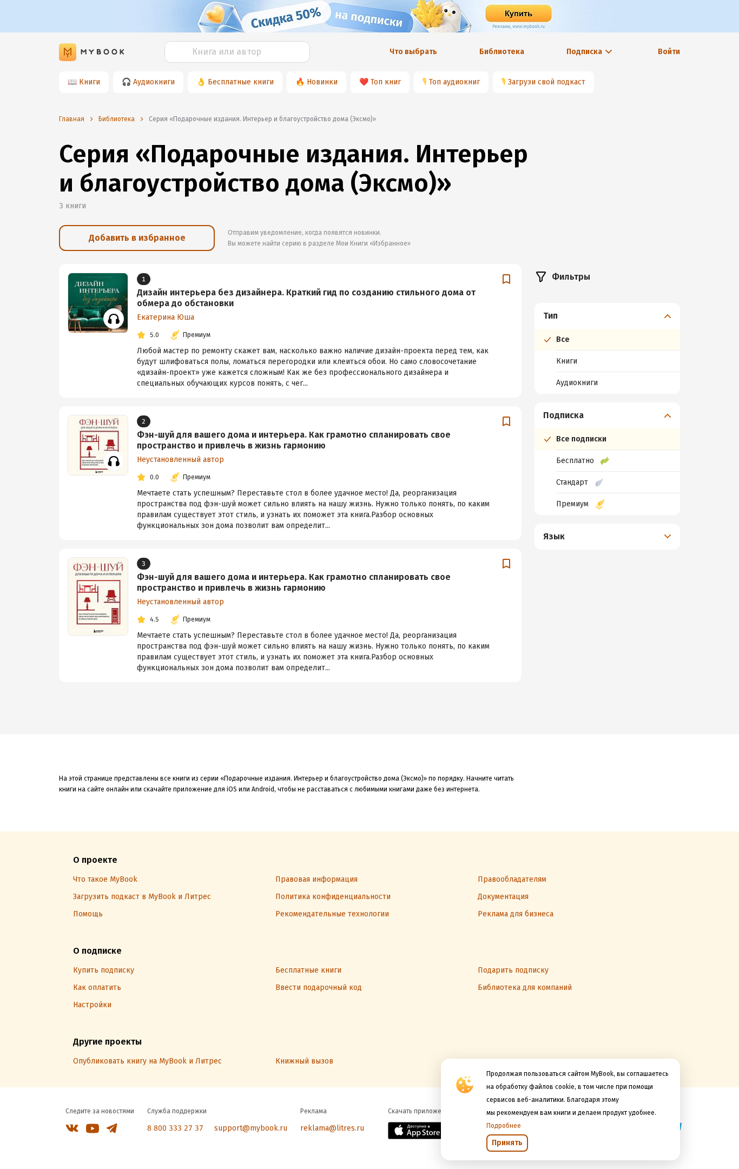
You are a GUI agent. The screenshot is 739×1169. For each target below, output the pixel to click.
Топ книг (386, 82)
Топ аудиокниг (454, 82)
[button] (608, 316)
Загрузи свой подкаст (546, 82)
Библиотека (501, 51)
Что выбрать (413, 51)
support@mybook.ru (250, 1128)
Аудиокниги (154, 82)
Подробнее (503, 1126)
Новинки (322, 82)
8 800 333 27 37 (175, 1128)
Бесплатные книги (241, 82)
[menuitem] (607, 348)
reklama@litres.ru (332, 1128)
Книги (89, 82)
